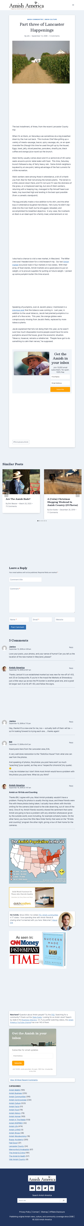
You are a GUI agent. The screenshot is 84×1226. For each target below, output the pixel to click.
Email (36, 619)
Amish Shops (14, 1133)
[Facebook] (39, 1188)
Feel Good (13, 1143)
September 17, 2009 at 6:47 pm (20, 744)
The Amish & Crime (17, 1153)
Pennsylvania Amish (20, 442)
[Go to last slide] (6, 494)
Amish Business (15, 1093)
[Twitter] (45, 1188)
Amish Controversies (17, 1100)
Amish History (15, 1113)
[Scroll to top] (78, 1217)
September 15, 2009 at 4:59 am (20, 649)
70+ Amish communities (48, 915)
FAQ (52, 1015)
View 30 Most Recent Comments (23, 1080)
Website (59, 619)
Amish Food (14, 1110)
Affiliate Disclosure (57, 1212)
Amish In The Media (17, 1120)
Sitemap (44, 1212)
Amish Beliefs (14, 1090)
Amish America (17, 667)
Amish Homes (14, 1116)
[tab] (37, 520)
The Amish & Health (17, 1156)
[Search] (63, 1200)
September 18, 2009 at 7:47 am (20, 788)
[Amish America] (26, 5)
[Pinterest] (51, 1188)
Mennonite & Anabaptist (19, 1149)
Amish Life (13, 1126)
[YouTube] (32, 1188)
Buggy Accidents (16, 1140)
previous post (18, 310)
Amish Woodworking (17, 1136)
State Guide (37, 1017)
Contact (35, 1212)
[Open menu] (73, 4)
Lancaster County (16, 1146)
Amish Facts (14, 1106)
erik (28, 36)
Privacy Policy (25, 1212)
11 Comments (52, 512)
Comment (15, 588)
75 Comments (11, 506)
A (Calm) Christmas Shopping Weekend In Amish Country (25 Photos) (62, 502)
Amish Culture (51, 19)
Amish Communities (35, 19)
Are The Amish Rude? (18, 499)
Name (13, 619)
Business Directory (29, 1020)
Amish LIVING (14, 1130)
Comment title (16, 579)
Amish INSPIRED (16, 1123)
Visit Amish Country (17, 1159)
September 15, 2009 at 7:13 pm (20, 723)
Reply (71, 647)
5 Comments (54, 36)
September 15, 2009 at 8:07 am (20, 670)
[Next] (78, 494)
